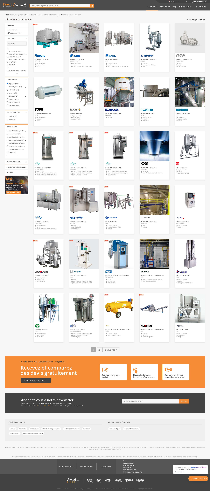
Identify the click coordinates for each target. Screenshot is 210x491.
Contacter (154, 26)
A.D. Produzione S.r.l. (16, 52)
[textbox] (60, 6)
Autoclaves (86, 429)
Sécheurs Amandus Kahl (131, 429)
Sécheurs (12, 429)
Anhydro (12, 62)
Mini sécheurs (34, 429)
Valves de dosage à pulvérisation (33, 433)
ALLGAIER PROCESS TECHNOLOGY (18, 54)
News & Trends (185, 7)
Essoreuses (22, 429)
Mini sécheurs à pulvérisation (51, 429)
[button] (17, 38)
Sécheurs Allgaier (114, 429)
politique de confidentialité (42, 406)
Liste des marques (128, 461)
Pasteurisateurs (14, 433)
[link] (190, 469)
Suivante (110, 350)
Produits (151, 7)
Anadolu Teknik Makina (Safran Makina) (18, 59)
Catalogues (165, 7)
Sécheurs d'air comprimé (71, 429)
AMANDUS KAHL (15, 57)
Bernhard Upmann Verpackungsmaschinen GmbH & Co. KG (18, 71)
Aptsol (12, 65)
